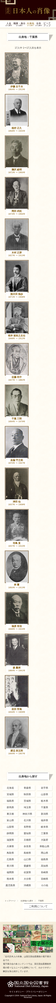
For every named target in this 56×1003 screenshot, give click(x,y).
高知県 (44, 866)
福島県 (10, 801)
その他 (44, 885)
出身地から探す (27, 901)
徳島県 (44, 859)
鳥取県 (10, 853)
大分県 (27, 879)
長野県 (27, 827)
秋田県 (27, 794)
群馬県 (10, 807)
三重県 (44, 833)
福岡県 (10, 872)
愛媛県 (27, 866)
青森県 (27, 788)
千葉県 (44, 807)
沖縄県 (27, 885)
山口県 (27, 859)
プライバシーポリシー (36, 991)
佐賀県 (27, 872)
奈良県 (27, 846)
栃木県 (44, 801)
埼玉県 (27, 807)
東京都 (10, 814)
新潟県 (44, 814)
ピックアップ (47, 24)
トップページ (10, 901)
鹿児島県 (10, 885)
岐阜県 (44, 827)
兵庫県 (10, 846)
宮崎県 (44, 879)
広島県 (10, 859)
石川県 (27, 820)
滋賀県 (10, 840)
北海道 (10, 788)
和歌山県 (44, 846)
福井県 (44, 820)
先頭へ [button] (53, 982)
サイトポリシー (16, 991)
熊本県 (10, 879)
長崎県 (44, 872)
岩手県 (44, 788)
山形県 (44, 794)
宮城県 (10, 794)
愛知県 (27, 833)
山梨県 (10, 827)
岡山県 (44, 853)
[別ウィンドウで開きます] (28, 926)
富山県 (10, 820)
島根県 (27, 853)
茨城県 (27, 801)
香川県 (10, 866)
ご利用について (38, 906)
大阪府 (44, 840)
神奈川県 (27, 814)
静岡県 (10, 833)
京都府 (27, 840)
